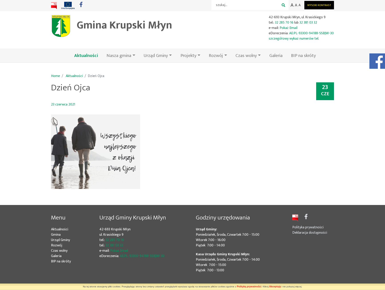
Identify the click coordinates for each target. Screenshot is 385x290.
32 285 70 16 (284, 23)
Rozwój (63, 245)
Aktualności (88, 55)
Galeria (276, 55)
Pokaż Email (288, 28)
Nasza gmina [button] (118, 55)
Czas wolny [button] (246, 55)
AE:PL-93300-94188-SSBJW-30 (311, 33)
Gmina (62, 234)
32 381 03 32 (308, 23)
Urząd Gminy (67, 240)
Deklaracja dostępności (309, 233)
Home (55, 76)
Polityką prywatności (249, 286)
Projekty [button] (188, 55)
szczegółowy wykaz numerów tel (293, 39)
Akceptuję (275, 286)
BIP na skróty (303, 55)
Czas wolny (66, 250)
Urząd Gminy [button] (156, 55)
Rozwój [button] (216, 55)
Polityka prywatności (308, 227)
